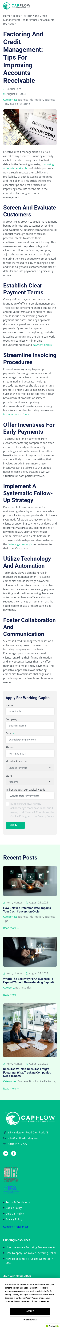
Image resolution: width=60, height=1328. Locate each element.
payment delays (42, 345)
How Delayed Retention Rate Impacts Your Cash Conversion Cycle (27, 909)
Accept (30, 1311)
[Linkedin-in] (5, 1153)
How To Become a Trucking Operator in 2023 (29, 1261)
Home (7, 16)
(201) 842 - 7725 (17, 1144)
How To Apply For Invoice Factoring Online (31, 1253)
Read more (9, 928)
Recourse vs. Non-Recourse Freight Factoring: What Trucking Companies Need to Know (27, 1072)
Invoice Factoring (19, 103)
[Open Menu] (55, 6)
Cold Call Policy (15, 1213)
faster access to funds (16, 414)
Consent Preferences (15, 1226)
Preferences (30, 1320)
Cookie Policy (14, 1208)
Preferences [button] (44, 1301)
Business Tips (23, 987)
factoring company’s (20, 544)
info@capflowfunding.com (23, 1138)
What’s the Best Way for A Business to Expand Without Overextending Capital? (28, 980)
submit (15, 825)
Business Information (30, 99)
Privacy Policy (14, 1219)
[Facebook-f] (13, 1153)
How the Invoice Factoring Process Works (31, 1247)
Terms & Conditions (18, 1202)
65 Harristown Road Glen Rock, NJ (28, 1132)
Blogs (16, 16)
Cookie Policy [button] (25, 1298)
